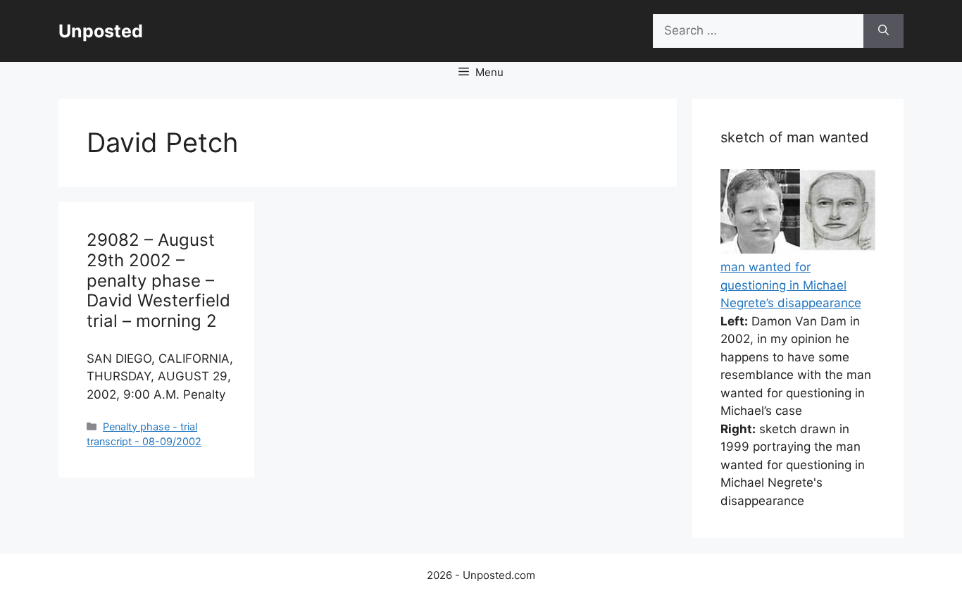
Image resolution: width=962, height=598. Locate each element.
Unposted (100, 31)
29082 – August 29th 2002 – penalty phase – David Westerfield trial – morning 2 (158, 280)
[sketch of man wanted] (797, 249)
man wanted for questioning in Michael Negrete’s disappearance (790, 285)
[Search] (883, 31)
